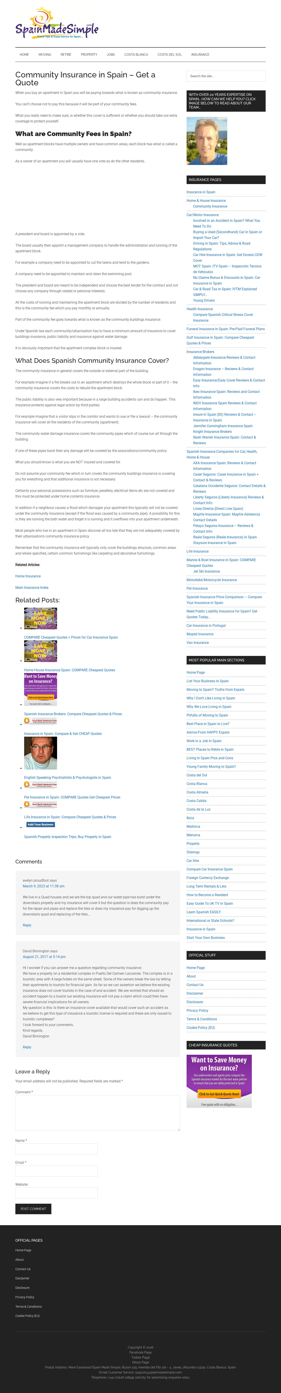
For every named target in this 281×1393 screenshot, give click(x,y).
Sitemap (193, 852)
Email (21, 1162)
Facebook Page (141, 1352)
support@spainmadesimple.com (158, 1372)
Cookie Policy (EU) (201, 1028)
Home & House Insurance (206, 201)
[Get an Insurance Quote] (219, 1107)
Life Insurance (198, 551)
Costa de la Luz (199, 809)
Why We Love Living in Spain (209, 707)
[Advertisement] (97, 200)
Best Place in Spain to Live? (208, 724)
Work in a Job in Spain (204, 741)
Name (21, 1141)
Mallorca (193, 826)
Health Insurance (200, 309)
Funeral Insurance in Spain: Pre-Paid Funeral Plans (226, 329)
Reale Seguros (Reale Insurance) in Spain (225, 537)
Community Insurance (210, 206)
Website (21, 1184)
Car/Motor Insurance (203, 215)
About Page (140, 1362)
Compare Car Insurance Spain (210, 869)
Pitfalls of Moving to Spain (207, 715)
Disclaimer (195, 993)
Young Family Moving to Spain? (211, 767)
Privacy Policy (197, 1010)
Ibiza (190, 818)
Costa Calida (196, 801)
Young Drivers (204, 300)
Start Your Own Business (206, 938)
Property (193, 844)
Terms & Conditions (202, 1019)
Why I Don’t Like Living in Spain (211, 698)
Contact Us (195, 985)
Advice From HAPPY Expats (208, 732)
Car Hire (193, 861)
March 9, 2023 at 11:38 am (44, 886)
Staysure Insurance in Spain (214, 543)
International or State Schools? (210, 921)
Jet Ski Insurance (206, 571)
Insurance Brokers (200, 352)
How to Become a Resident (207, 895)
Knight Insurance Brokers (212, 432)
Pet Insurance (197, 588)
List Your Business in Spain (208, 681)
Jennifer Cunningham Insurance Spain (223, 426)
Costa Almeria (197, 792)
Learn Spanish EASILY (204, 912)
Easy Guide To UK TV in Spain (210, 903)
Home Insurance (28, 576)
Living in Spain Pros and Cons (210, 758)
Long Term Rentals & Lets (206, 886)
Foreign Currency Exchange (208, 878)
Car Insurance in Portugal (206, 625)
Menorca (193, 835)
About (191, 976)
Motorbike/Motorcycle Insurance (212, 580)
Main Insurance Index (32, 587)
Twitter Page (140, 1357)
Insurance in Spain (201, 192)
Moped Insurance (200, 634)
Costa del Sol (197, 775)
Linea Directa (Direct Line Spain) (218, 509)
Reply (27, 925)
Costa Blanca (197, 784)
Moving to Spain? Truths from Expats (215, 690)
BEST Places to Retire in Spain (210, 749)
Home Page (196, 672)
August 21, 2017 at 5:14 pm (44, 957)
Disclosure (195, 1002)
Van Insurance (198, 643)
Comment (24, 1092)
